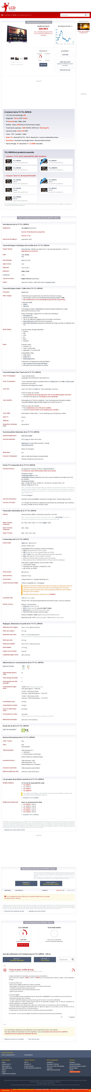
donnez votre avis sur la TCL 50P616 (55, 1032)
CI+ (35, 583)
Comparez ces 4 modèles (31, 798)
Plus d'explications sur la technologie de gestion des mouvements (44, 299)
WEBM (45, 523)
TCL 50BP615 (27, 790)
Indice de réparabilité (9, 729)
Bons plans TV (27, 1064)
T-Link (28, 554)
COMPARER (65, 55)
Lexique (4, 1072)
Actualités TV (50, 1062)
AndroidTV (46, 469)
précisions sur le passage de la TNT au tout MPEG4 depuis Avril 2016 (49, 395)
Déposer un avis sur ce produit (14, 1039)
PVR (4, 426)
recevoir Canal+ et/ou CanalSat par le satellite (43, 410)
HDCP (25, 550)
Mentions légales (73, 1068)
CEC (24, 554)
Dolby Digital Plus (29, 359)
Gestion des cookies (74, 1072)
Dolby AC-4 (26, 357)
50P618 (38, 977)
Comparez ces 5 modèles (31, 814)
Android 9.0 (25, 436)
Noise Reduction (28, 321)
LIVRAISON (26, 883)
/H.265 (70, 381)
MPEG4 (53, 381)
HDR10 (25, 304)
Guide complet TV (6, 1066)
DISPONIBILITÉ (19, 890)
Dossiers (4, 1070)
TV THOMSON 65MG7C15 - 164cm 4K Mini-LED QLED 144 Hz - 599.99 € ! (40, 1090)
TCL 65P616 (27, 810)
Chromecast (25, 481)
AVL (24, 365)
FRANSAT (53, 594)
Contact (71, 1070)
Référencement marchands (53, 1070)
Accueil (3, 1062)
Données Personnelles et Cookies (77, 1066)
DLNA (35, 615)
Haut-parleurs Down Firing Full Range (35, 363)
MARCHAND (8, 890)
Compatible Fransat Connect (30, 477)
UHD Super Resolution (30, 323)
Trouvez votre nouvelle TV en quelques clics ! (83, 32)
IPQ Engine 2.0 (27, 315)
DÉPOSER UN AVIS (65, 70)
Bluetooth (26, 610)
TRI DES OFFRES (51, 883)
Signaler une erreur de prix (37, 911)
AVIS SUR (17, 959)
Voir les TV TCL (26, 236)
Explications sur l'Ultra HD (29, 251)
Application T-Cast (27, 443)
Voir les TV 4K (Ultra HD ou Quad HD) (33, 232)
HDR (30, 302)
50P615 (27, 977)
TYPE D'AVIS (45, 959)
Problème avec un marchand (9, 1073)
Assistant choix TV (6, 1064)
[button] (11, 62)
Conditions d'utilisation (75, 1064)
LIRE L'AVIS (43, 64)
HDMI (23, 543)
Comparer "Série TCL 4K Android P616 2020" (21, 176)
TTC (63, 890)
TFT (22, 257)
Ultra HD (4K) (25, 249)
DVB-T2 (37, 389)
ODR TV (26, 1062)
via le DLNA (58, 517)
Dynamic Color (50, 282)
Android (46, 996)
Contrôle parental (27, 445)
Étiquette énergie (8, 666)
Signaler (72, 1017)
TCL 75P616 (27, 812)
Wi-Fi (24, 608)
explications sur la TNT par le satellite (39, 408)
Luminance (6, 275)
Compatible (27, 475)
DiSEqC (31, 402)
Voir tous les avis (33, 1039)
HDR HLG (26, 306)
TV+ (53, 469)
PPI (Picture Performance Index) (49, 298)
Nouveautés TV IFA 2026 (53, 1064)
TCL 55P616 (27, 808)
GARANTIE (45, 890)
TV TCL (14, 15)
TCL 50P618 (27, 788)
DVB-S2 (41, 400)
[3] (39, 59)
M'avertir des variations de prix (14, 911)
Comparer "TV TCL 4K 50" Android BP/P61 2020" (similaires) (26, 156)
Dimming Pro (40, 309)
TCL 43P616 (27, 804)
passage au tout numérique (49, 396)
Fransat (41, 583)
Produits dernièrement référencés (32, 1068)
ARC (24, 552)
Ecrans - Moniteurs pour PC (8, 1055)
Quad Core (24, 292)
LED (22, 260)
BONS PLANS (5, 1090)
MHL (24, 556)
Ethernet (26, 606)
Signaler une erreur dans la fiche (14, 830)
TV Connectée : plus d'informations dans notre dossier (38, 471)
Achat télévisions (28, 1055)
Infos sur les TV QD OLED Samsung (55, 1066)
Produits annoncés (29, 1066)
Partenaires (50, 1068)
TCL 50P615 (27, 785)
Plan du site (72, 1062)
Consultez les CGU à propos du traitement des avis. (21, 1033)
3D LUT (25, 317)
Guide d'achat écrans (7, 1068)
